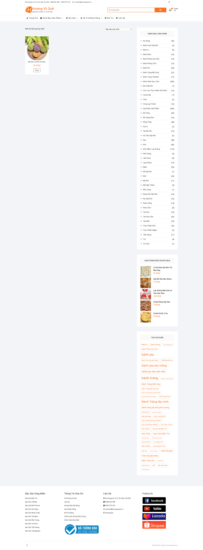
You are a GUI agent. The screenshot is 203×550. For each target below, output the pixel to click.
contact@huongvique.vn (83, 2)
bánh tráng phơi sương (149, 396)
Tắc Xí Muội (145, 469)
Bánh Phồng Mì (168, 345)
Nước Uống (147, 203)
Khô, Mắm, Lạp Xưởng (151, 149)
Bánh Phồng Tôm (149, 63)
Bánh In (146, 50)
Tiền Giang (147, 235)
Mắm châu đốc (148, 460)
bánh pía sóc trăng (154, 365)
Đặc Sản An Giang (31, 509)
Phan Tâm (147, 208)
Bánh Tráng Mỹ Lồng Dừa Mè (151, 392)
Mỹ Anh (146, 181)
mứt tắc (160, 461)
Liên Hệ (122, 18)
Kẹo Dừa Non (146, 442)
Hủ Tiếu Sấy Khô (149, 136)
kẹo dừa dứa (145, 438)
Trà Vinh (146, 244)
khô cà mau (146, 416)
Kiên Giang (147, 154)
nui (154, 465)
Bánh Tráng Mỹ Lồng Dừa (150, 389)
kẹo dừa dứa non (157, 438)
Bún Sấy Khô (148, 86)
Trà (144, 239)
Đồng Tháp (147, 122)
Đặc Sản (72, 18)
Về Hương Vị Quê (70, 498)
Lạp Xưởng (147, 163)
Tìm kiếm (160, 10)
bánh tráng (150, 378)
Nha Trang (147, 190)
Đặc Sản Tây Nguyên (32, 531)
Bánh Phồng (155, 345)
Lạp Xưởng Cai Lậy (159, 446)
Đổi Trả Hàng (69, 513)
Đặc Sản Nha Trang (32, 520)
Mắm (145, 167)
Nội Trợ (110, 18)
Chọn (37, 70)
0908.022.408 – (55, 2)
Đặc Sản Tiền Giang (32, 527)
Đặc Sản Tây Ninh (31, 516)
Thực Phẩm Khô (149, 226)
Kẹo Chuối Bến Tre (160, 429)
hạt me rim (145, 412)
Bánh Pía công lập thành (150, 360)
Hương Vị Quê (43, 9)
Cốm (145, 99)
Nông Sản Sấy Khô (150, 194)
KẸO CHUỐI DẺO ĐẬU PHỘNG (151, 421)
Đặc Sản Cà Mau (31, 502)
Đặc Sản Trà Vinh (31, 524)
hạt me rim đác (156, 412)
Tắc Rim (146, 212)
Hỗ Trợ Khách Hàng (91, 18)
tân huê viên (162, 465)
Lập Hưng (146, 158)
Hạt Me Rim (147, 131)
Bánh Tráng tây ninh (155, 401)
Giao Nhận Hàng (70, 509)
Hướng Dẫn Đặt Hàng (72, 505)
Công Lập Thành (149, 104)
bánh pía (148, 354)
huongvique (108, 513)
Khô (144, 145)
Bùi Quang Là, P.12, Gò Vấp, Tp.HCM (37, 2)
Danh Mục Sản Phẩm (52, 18)
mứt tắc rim (145, 465)
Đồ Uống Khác (148, 117)
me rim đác (154, 451)
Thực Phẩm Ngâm (150, 230)
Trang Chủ (33, 18)
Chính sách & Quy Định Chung (75, 516)
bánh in (144, 344)
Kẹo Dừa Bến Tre (161, 433)
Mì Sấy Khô (147, 172)
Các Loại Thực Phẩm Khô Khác (155, 90)
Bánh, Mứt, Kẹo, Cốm (151, 81)
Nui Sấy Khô (147, 199)
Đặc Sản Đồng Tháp (32, 513)
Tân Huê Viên (148, 217)
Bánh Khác (147, 54)
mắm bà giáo (167, 451)
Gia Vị (145, 127)
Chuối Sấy (147, 95)
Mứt (144, 176)
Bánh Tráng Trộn (164, 396)
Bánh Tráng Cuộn (167, 379)
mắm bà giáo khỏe (150, 456)
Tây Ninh (146, 221)
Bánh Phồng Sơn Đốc (151, 59)
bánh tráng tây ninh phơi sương (155, 407)
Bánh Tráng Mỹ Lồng (151, 72)
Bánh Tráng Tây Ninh (151, 77)
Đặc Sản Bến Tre (31, 498)
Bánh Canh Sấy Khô (150, 45)
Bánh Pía (146, 68)
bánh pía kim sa (167, 360)
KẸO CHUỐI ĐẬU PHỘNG (150, 425)
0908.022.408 (110, 502)
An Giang (146, 41)
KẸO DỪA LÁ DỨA (166, 425)
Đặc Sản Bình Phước (32, 505)
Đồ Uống (146, 113)
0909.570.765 (110, 505)
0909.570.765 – (66, 2)
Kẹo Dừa (146, 433)
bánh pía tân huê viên (153, 371)
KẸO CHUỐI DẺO (159, 416)
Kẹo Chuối (145, 429)
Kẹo (144, 140)
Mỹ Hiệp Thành (148, 185)
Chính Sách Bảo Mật (71, 520)
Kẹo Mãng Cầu (158, 442)
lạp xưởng (146, 446)
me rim (144, 451)
